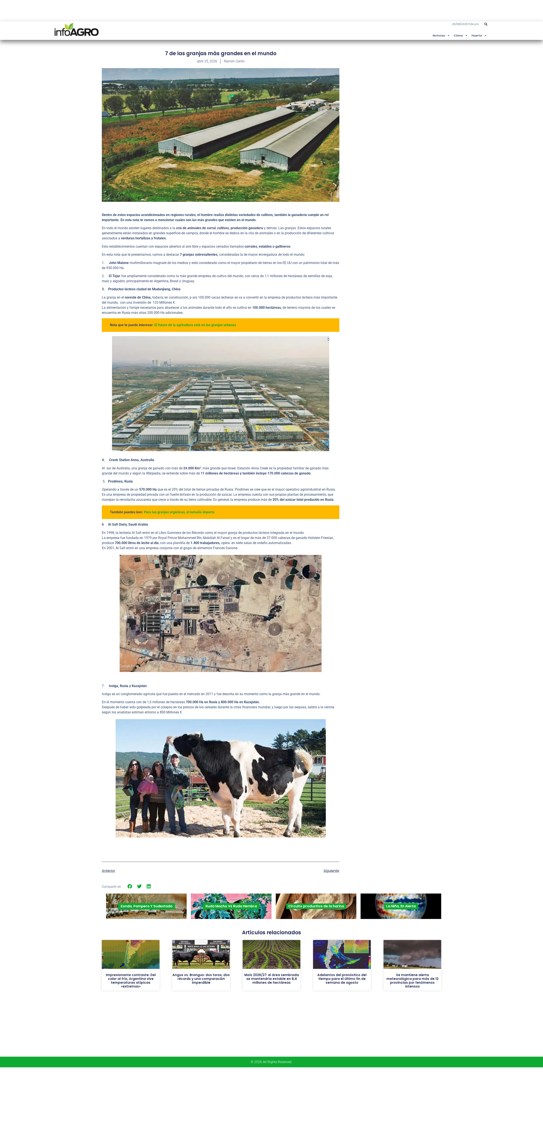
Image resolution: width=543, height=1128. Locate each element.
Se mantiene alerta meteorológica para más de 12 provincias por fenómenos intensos (412, 981)
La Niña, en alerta (401, 906)
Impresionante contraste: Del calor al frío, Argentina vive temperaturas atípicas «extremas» (131, 981)
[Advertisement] (409, 81)
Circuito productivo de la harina (316, 906)
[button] (486, 24)
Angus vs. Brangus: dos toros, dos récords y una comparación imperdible (201, 979)
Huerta (477, 36)
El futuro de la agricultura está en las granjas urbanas (195, 325)
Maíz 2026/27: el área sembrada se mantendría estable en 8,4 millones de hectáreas (271, 979)
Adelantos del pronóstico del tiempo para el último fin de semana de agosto (342, 979)
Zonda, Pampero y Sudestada (146, 906)
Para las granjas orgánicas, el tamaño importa (179, 512)
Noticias (439, 36)
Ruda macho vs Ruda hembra (231, 906)
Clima (458, 36)
